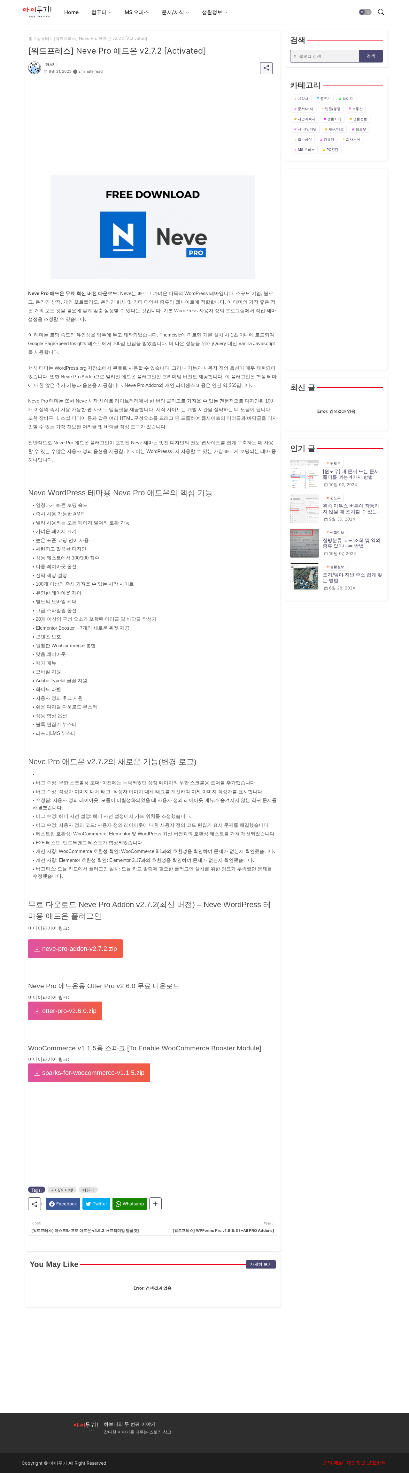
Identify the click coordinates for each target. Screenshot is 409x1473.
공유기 (325, 98)
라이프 (348, 98)
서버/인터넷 (62, 1190)
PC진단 (332, 149)
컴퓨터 (99, 12)
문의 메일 (333, 1463)
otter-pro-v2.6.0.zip (68, 1010)
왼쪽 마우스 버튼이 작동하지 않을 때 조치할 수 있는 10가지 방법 (351, 508)
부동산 (357, 109)
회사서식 (353, 139)
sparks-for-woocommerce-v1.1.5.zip (92, 1072)
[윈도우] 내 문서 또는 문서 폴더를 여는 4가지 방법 (351, 474)
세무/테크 (336, 129)
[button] (365, 12)
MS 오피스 (137, 12)
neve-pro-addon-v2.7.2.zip (78, 948)
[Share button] (155, 1203)
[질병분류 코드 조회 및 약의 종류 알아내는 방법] (304, 543)
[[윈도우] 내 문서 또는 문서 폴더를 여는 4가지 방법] (304, 474)
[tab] (71, 12)
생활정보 (212, 12)
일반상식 (305, 139)
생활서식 (334, 119)
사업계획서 (306, 119)
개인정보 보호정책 (366, 1463)
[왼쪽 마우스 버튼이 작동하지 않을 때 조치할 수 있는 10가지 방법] (304, 508)
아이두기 (58, 1463)
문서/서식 (173, 12)
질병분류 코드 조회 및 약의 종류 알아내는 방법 (352, 543)
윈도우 (361, 129)
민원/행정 (332, 109)
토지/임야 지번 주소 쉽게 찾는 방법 (352, 577)
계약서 (303, 98)
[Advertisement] (152, 123)
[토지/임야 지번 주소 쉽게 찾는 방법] (304, 577)
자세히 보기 (261, 1264)
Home (71, 12)
